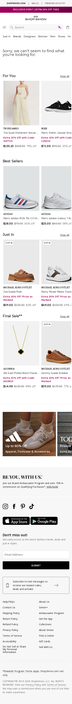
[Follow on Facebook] (14, 508)
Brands (17, 36)
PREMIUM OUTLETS (55, 3)
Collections (45, 624)
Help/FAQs (9, 601)
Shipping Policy (11, 613)
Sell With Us (45, 647)
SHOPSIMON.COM (16, 3)
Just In (7, 36)
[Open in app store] (16, 523)
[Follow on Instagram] (6, 508)
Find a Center (46, 635)
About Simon (46, 630)
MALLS (35, 3)
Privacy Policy (10, 630)
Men (52, 36)
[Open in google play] (44, 523)
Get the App (46, 618)
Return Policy (10, 618)
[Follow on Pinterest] (23, 508)
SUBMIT (36, 565)
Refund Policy (10, 624)
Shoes (61, 36)
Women (43, 36)
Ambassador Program (51, 613)
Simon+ (43, 607)
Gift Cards (44, 641)
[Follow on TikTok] (31, 508)
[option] (22, 116)
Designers (29, 36)
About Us (44, 601)
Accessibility (9, 641)
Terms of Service (12, 635)
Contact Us (9, 607)
